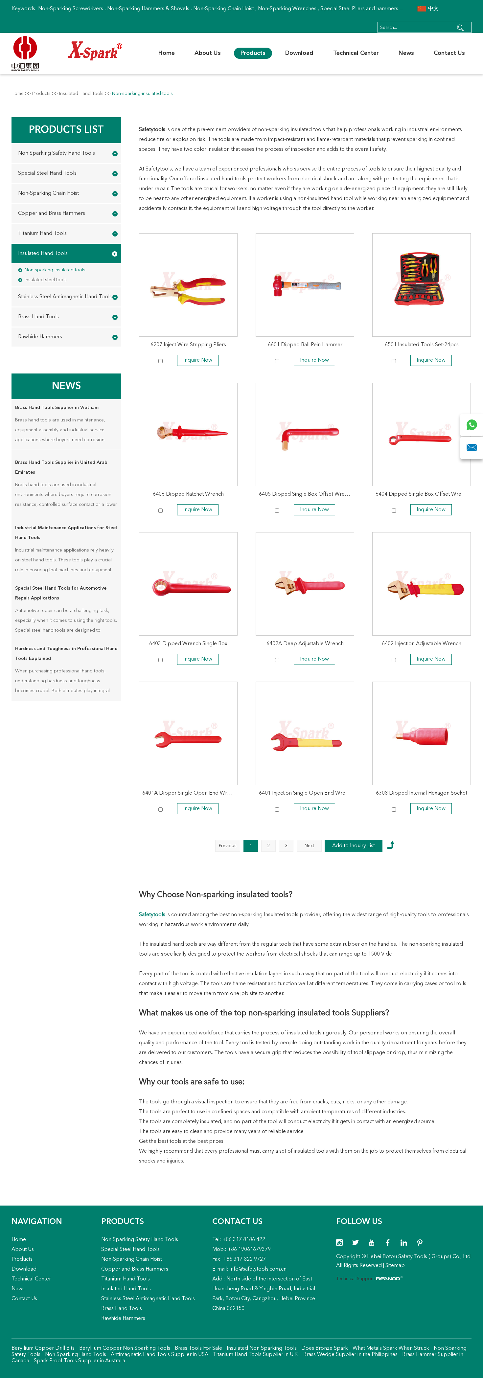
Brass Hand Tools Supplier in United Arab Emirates (61, 467)
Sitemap (395, 1265)
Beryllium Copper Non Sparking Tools (124, 1348)
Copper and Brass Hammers (51, 213)
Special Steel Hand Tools (47, 173)
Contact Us (449, 53)
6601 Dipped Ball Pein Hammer (305, 345)
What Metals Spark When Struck (390, 1348)
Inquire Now (197, 360)
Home (166, 53)
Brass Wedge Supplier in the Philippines (350, 1354)
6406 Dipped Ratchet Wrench (188, 494)
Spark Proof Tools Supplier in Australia (79, 1361)
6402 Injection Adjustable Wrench (421, 643)
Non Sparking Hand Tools (75, 1354)
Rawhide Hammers (40, 337)
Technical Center (356, 53)
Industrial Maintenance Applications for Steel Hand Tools (66, 533)
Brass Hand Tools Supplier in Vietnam (57, 407)
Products (253, 53)
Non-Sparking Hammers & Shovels (148, 8)
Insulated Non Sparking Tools (261, 1348)
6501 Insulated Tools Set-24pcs (422, 345)
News (406, 53)
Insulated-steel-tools (46, 280)
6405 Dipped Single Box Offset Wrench (306, 494)
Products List (66, 130)
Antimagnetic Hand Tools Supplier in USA (158, 1354)
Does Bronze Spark (324, 1348)
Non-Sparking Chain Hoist (223, 8)
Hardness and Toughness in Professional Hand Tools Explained (66, 653)
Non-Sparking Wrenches (287, 8)
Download (299, 53)
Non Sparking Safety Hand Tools (56, 153)
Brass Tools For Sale (197, 1348)
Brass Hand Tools (38, 317)
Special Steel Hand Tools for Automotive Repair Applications (60, 593)
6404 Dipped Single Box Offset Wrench (423, 494)
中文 (433, 8)
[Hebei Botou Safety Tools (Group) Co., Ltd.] (67, 53)
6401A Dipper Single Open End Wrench (190, 793)
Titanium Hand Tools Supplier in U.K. (255, 1354)
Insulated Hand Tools (81, 93)
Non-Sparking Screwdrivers (70, 8)
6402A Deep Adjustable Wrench (305, 643)
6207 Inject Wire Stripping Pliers (188, 345)
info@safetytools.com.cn (258, 1269)
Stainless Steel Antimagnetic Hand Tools (65, 297)
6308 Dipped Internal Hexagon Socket (421, 793)
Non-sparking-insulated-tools (142, 93)
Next (309, 846)
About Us (208, 53)
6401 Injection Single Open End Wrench (306, 793)
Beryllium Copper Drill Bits (43, 1348)
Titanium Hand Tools (42, 233)
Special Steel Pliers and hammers (359, 8)
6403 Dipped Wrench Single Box (188, 643)
